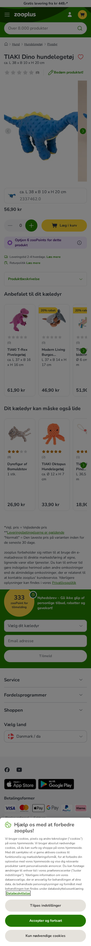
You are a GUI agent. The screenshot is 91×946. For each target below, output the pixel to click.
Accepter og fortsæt (45, 920)
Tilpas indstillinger (45, 905)
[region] (45, 882)
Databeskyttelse (18, 893)
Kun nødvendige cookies (45, 935)
